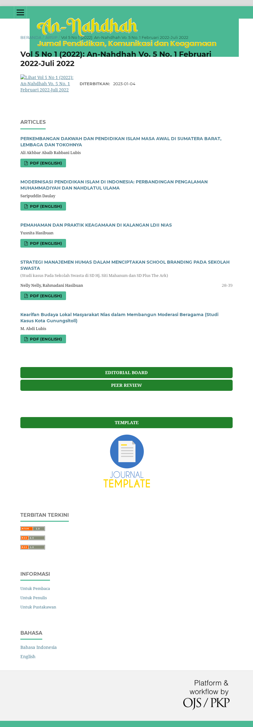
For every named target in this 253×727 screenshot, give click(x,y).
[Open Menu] (20, 12)
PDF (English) (45, 163)
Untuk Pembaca (35, 588)
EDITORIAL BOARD (126, 372)
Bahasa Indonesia (38, 647)
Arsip (51, 37)
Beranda (30, 37)
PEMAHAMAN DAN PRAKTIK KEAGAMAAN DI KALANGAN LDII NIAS (96, 225)
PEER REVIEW (126, 385)
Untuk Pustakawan (38, 607)
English (27, 656)
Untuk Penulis (33, 597)
